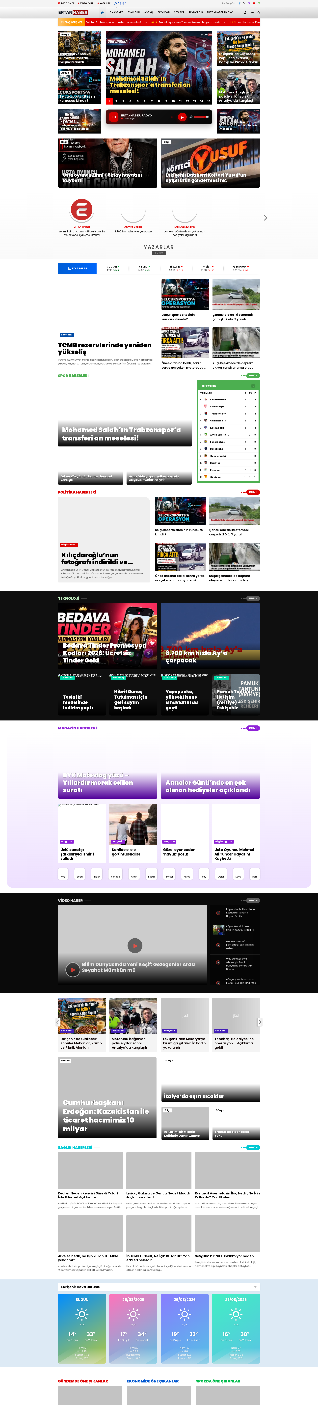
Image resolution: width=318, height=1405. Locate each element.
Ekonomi (164, 12)
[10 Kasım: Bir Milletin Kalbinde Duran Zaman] (185, 1139)
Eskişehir (134, 12)
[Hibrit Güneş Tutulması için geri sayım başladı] (133, 676)
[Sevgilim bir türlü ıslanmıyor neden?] (227, 1233)
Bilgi (64, 142)
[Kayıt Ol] (245, 12)
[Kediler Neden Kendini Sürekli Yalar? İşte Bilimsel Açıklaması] (90, 1170)
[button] (103, 12)
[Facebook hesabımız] (239, 3)
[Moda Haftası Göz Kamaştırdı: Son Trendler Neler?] (218, 949)
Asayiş (148, 12)
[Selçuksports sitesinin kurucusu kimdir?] (185, 294)
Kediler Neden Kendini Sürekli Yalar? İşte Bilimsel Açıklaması (200, 22)
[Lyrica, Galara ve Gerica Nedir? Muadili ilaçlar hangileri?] (158, 1170)
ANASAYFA (116, 12)
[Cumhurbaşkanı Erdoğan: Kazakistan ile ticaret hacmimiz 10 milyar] (107, 1137)
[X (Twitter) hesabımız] (244, 3)
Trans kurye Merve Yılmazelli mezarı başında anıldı (117, 22)
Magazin (66, 841)
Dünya (65, 1060)
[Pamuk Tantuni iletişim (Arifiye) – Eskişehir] (236, 714)
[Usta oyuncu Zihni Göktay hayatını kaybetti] (107, 187)
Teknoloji (196, 12)
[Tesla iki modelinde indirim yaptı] (82, 676)
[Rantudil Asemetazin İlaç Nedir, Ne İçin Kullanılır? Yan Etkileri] (227, 1170)
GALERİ (68, 3)
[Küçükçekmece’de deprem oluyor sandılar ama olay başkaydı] (236, 342)
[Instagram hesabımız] (249, 3)
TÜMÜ (159, 252)
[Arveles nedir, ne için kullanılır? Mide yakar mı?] (90, 1233)
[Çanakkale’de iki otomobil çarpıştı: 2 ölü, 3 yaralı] (236, 294)
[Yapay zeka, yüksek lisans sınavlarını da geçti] (185, 676)
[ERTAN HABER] (73, 13)
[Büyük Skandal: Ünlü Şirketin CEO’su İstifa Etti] (218, 934)
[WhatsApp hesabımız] (259, 3)
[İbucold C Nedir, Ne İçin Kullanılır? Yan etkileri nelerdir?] (158, 1233)
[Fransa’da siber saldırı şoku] (236, 1139)
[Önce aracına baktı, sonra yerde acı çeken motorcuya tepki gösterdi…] (185, 342)
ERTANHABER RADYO (220, 12)
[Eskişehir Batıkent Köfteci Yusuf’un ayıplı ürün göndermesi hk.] (210, 187)
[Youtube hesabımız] (254, 3)
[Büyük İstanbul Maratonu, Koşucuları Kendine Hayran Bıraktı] (218, 916)
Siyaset (179, 12)
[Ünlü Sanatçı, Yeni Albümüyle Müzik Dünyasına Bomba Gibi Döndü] (218, 966)
